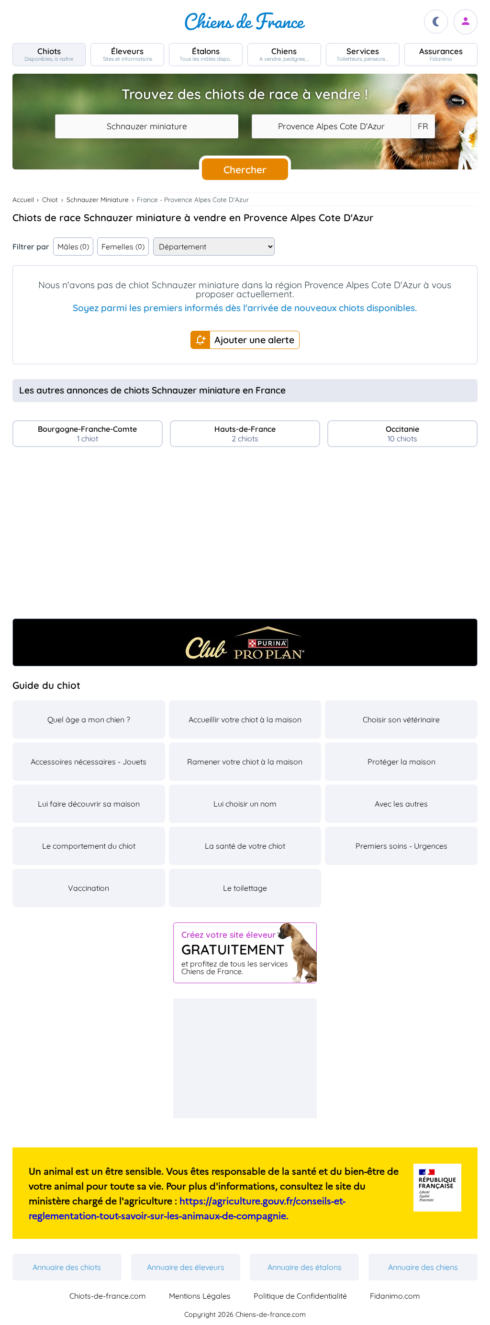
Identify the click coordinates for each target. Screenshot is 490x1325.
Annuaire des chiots (67, 1267)
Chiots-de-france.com (107, 1296)
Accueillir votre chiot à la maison (245, 719)
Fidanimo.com (395, 1296)
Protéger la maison (401, 761)
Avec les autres (401, 803)
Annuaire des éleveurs (185, 1267)
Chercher (245, 169)
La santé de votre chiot (245, 846)
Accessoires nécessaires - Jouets (88, 761)
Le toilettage (245, 888)
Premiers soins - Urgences (401, 846)
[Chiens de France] (245, 21)
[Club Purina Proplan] (245, 642)
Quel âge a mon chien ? (88, 719)
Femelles (123, 246)
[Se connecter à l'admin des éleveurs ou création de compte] (465, 21)
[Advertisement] (245, 537)
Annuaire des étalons (304, 1267)
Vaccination (88, 888)
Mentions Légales (200, 1296)
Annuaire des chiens (423, 1267)
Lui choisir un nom (245, 803)
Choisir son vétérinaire (401, 719)
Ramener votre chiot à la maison (244, 761)
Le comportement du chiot (88, 846)
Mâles (73, 246)
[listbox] (422, 126)
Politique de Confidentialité (300, 1296)
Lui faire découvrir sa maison (89, 803)
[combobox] (146, 126)
